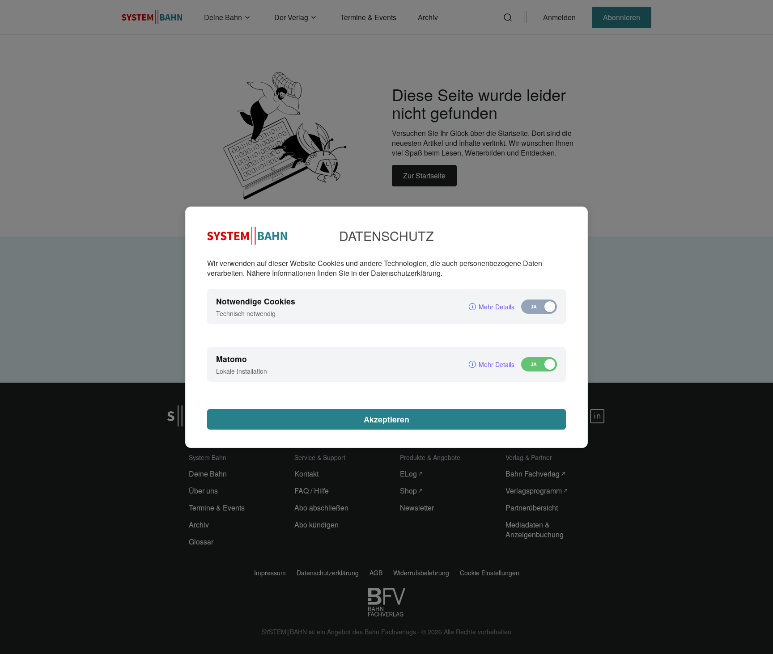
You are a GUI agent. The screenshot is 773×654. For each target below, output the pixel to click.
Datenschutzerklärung (406, 273)
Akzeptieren (386, 419)
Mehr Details (496, 306)
